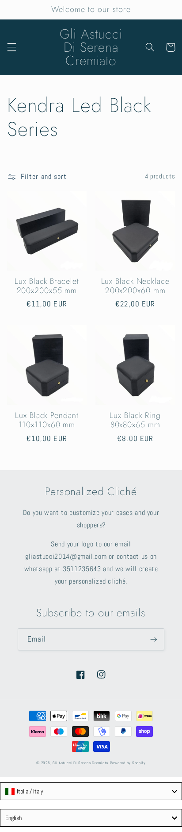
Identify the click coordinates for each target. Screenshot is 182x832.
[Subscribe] (154, 639)
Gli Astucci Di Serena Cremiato (80, 763)
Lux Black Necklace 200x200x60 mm (135, 286)
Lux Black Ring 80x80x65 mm (135, 420)
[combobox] (91, 791)
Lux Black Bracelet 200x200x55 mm (47, 286)
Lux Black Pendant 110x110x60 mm (46, 420)
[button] (11, 47)
